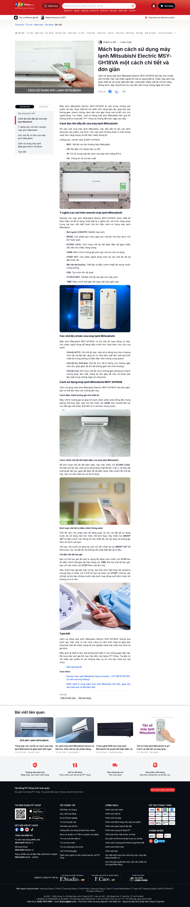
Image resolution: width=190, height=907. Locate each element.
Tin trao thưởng (165, 33)
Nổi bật (21, 33)
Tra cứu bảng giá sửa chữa (71, 847)
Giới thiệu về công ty (68, 809)
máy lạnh (113, 10)
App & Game (150, 33)
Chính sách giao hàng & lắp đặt (118, 826)
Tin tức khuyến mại (68, 822)
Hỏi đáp (139, 33)
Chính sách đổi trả (112, 814)
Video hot (101, 33)
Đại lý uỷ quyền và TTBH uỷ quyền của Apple (79, 834)
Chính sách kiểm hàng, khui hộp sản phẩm (123, 822)
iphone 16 (94, 10)
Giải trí (111, 33)
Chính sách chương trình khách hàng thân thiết (124, 843)
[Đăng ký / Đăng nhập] (154, 6)
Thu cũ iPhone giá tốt (28, 17)
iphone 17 (68, 10)
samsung (85, 10)
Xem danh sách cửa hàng (162, 790)
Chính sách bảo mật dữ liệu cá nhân (120, 834)
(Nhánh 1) (24, 843)
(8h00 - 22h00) (26, 857)
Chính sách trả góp (113, 818)
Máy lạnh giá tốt (74, 667)
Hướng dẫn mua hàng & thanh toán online (77, 830)
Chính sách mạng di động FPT (118, 830)
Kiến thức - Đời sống (125, 33)
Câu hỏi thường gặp (68, 851)
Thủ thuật (90, 33)
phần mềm (123, 10)
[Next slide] (67, 17)
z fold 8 (132, 10)
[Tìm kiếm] (133, 6)
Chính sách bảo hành (114, 809)
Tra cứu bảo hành (67, 843)
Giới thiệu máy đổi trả (68, 826)
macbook (104, 10)
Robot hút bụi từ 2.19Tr (55, 17)
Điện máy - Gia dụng (44, 33)
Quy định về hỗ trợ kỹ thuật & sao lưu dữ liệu (124, 838)
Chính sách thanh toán (114, 847)
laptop (76, 10)
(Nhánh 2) (24, 850)
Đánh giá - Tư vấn (76, 33)
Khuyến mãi (60, 33)
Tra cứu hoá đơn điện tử (70, 838)
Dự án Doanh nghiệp (68, 818)
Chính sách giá (111, 851)
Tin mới (29, 33)
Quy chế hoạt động (68, 814)
